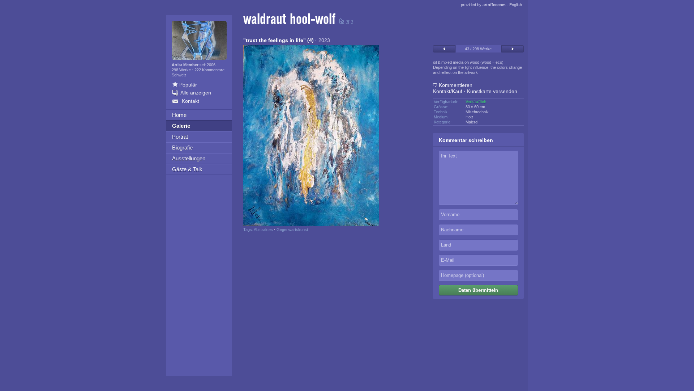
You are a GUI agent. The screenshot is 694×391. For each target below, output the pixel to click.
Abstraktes (263, 229)
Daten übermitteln (478, 290)
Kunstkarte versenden (492, 91)
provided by (483, 5)
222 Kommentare (209, 70)
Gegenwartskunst (292, 229)
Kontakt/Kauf (447, 91)
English (515, 5)
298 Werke (182, 70)
